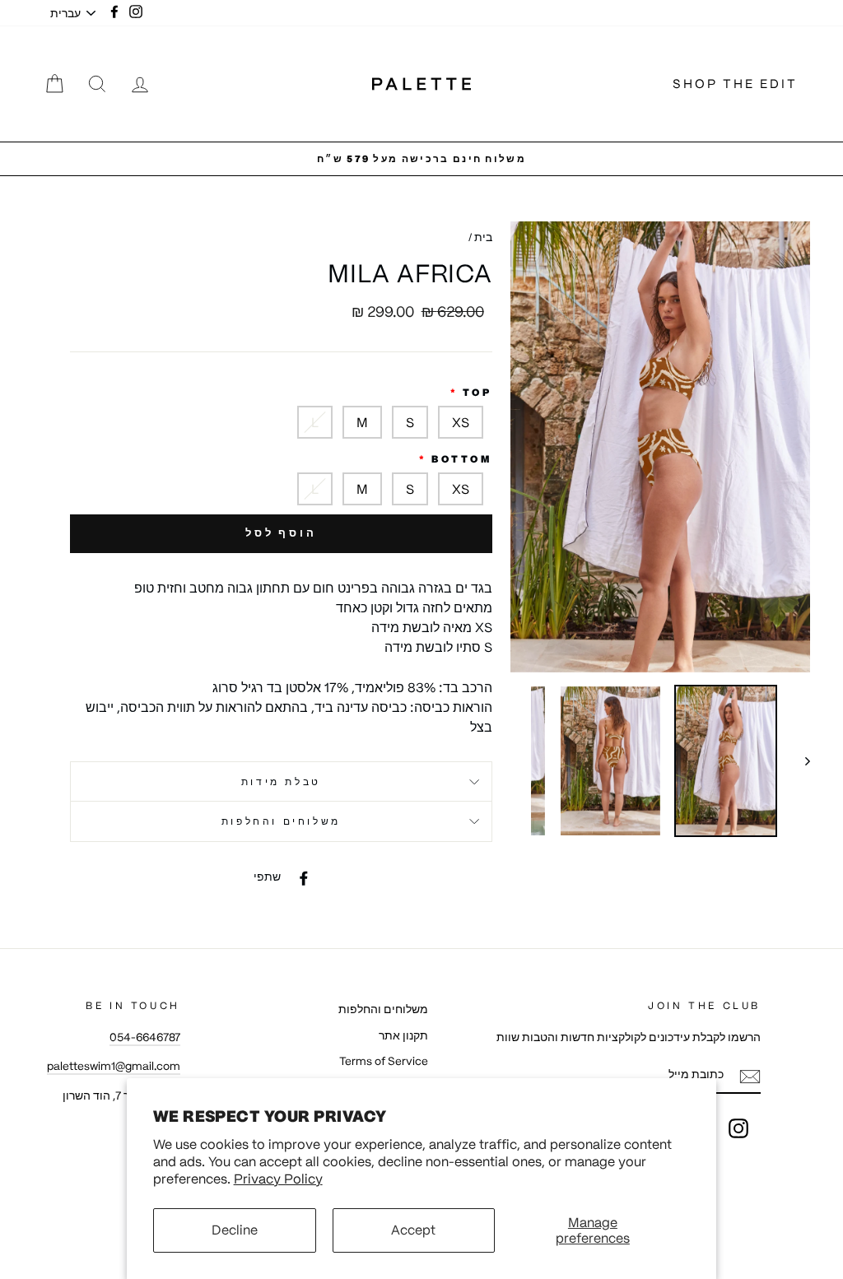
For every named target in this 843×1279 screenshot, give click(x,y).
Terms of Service (383, 1061)
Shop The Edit (735, 83)
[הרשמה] (750, 1076)
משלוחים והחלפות (281, 821)
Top (477, 392)
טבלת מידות (281, 781)
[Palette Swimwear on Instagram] (738, 1128)
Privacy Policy (278, 1178)
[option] (421, 159)
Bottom (461, 459)
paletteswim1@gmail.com (113, 1066)
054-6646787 (144, 1037)
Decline (235, 1229)
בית (483, 237)
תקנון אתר (403, 1036)
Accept (413, 1229)
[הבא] (799, 761)
